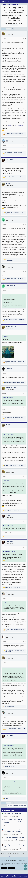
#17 (25, 662)
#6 (25, 271)
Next (8, 28)
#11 (25, 430)
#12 (25, 476)
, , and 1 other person (14, 418)
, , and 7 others (15, 630)
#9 (25, 373)
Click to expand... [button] (14, 307)
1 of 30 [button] (3, 28)
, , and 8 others (16, 729)
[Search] (26, 1)
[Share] (24, 39)
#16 (25, 641)
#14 (25, 547)
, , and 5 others (13, 153)
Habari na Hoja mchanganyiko (11, 816)
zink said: (5, 336)
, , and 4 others (14, 651)
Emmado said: (6, 295)
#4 (25, 189)
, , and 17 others (14, 213)
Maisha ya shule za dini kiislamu (12, 813)
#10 (25, 393)
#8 (25, 332)
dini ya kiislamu (14, 24)
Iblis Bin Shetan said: (7, 397)
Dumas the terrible (10, 23)
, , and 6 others (14, 382)
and (12, 587)
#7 (25, 290)
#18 (25, 717)
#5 (25, 224)
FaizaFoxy (9, 125)
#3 (25, 165)
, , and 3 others (14, 279)
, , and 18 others (15, 177)
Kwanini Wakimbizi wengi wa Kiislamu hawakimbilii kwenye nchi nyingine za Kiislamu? (14, 821)
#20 (25, 777)
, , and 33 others (15, 134)
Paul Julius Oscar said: (8, 745)
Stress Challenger (18, 125)
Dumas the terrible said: (8, 551)
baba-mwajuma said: (8, 434)
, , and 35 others (15, 259)
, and (13, 465)
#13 (25, 521)
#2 (25, 145)
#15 (25, 598)
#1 (25, 38)
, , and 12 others (14, 320)
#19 (25, 741)
